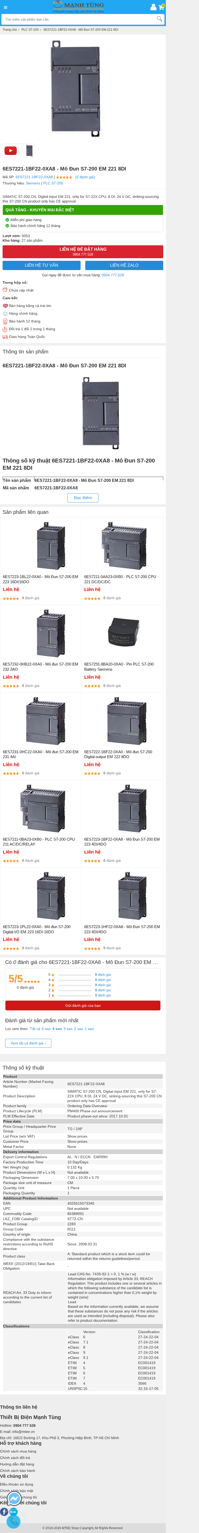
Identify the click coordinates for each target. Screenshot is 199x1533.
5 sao (46, 1029)
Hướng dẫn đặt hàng (17, 1464)
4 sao (57, 1029)
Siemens (33, 183)
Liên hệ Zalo (124, 265)
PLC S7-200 (53, 183)
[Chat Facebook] (14, 1499)
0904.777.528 (113, 275)
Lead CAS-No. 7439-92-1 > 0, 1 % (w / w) (102, 1274)
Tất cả (35, 1029)
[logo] (79, 7)
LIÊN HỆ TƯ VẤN (41, 265)
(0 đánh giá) (85, 177)
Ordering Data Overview (87, 1106)
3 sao (68, 1029)
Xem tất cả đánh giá (28, 1043)
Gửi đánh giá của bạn (83, 1005)
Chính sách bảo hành (17, 1471)
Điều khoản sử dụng (16, 1484)
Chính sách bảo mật (16, 1491)
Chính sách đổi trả (15, 1458)
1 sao (89, 1029)
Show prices (77, 1136)
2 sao (78, 1029)
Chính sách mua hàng (18, 1451)
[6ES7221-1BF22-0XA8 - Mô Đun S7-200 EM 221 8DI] (26, 150)
